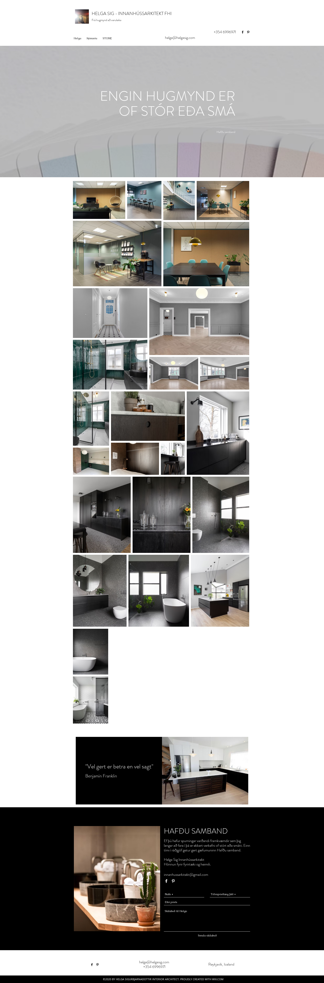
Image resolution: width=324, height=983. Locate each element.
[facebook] (242, 32)
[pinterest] (248, 32)
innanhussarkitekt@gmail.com (186, 874)
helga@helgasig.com (180, 37)
